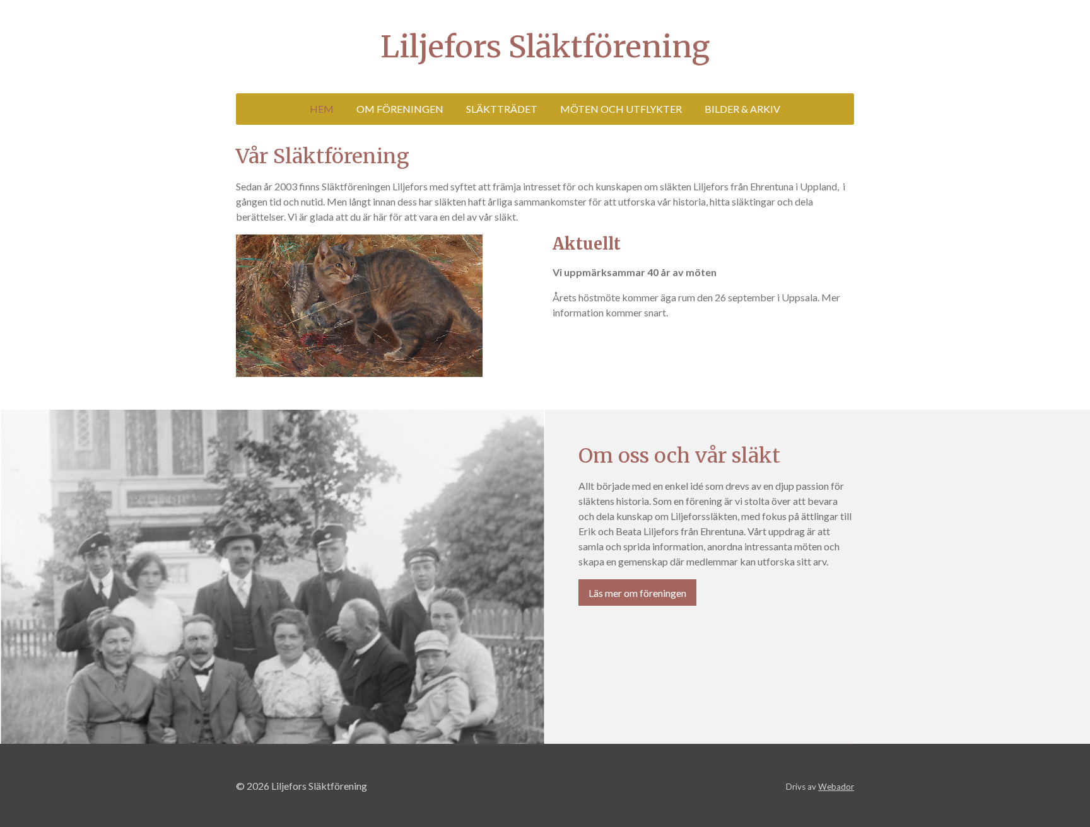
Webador (836, 787)
